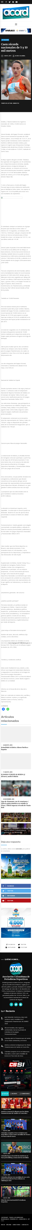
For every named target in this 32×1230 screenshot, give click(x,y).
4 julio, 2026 (6, 1153)
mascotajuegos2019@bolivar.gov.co (19, 643)
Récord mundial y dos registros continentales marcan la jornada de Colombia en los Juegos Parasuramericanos (15, 1031)
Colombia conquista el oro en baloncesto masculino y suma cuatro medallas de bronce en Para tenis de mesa (17, 1054)
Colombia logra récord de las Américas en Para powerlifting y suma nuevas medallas (15, 1156)
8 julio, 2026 (6, 1130)
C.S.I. (2, 1221)
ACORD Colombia (20, 56)
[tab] (5, 1093)
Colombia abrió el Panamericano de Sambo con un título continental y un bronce (18, 1039)
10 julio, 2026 (7, 1109)
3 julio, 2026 (6, 1175)
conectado (18, 849)
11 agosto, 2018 (7, 772)
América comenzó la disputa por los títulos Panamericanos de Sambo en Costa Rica (18, 1046)
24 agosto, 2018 (7, 745)
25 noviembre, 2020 (8, 799)
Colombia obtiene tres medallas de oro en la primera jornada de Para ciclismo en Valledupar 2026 (15, 1178)
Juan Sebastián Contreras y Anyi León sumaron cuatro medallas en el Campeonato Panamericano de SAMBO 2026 (16, 1020)
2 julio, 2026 (6, 1198)
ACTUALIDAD (5, 40)
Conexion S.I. (23, 1219)
